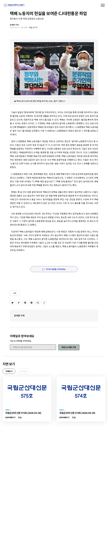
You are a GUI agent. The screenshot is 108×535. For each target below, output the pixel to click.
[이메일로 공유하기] (37, 302)
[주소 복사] (44, 302)
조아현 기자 (19, 315)
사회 (14, 293)
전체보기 (9, 371)
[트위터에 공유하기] (12, 302)
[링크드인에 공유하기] (25, 302)
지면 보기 (23, 371)
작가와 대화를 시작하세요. (55, 269)
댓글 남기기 (33, 27)
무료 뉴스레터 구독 (69, 347)
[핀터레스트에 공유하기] (31, 302)
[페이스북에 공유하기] (18, 302)
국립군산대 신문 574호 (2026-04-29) (77, 412)
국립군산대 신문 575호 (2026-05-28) (23, 412)
